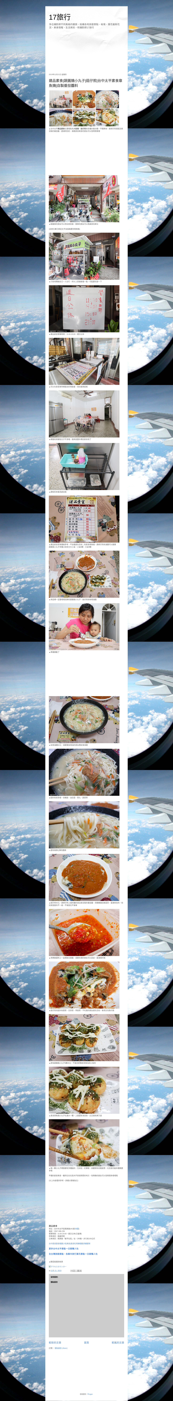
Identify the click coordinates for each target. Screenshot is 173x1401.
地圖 (77, 1229)
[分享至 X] (76, 1271)
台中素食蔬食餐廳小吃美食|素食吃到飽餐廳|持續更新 (69, 1244)
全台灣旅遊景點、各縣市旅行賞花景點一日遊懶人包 (73, 1254)
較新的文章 (55, 1342)
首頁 (86, 1342)
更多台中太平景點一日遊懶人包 (63, 1248)
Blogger (90, 1394)
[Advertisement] (86, 50)
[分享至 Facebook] (78, 1271)
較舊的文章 (118, 1342)
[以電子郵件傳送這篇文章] (71, 1271)
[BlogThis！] (74, 1271)
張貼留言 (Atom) (61, 1348)
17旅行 (60, 17)
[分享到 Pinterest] (80, 1271)
